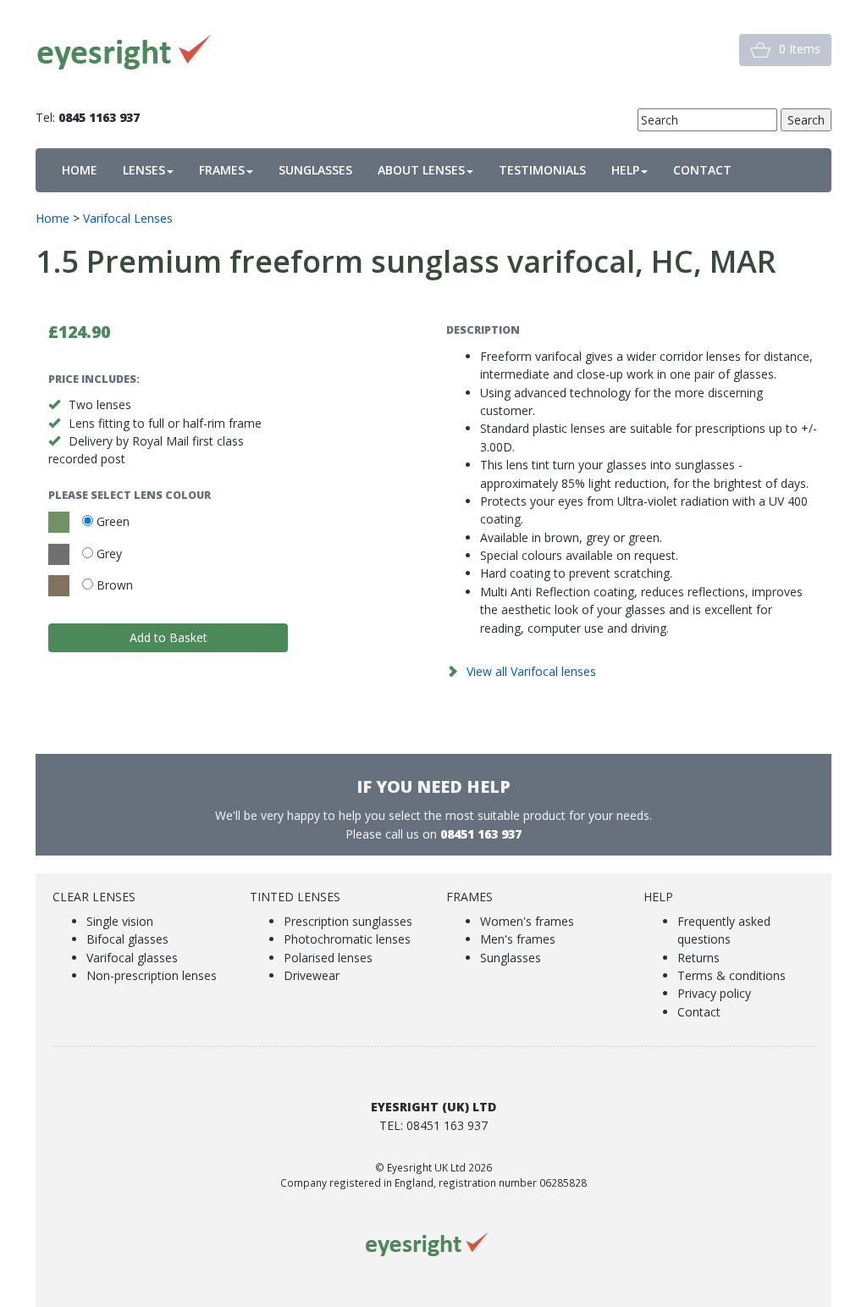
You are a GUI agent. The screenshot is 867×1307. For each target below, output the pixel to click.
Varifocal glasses (132, 958)
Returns (698, 958)
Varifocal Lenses (128, 218)
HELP (625, 170)
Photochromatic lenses (347, 939)
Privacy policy (714, 993)
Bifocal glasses (127, 939)
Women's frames (527, 921)
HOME (79, 170)
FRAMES (222, 170)
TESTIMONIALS (542, 170)
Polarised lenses (328, 958)
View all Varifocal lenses (531, 671)
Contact (699, 1012)
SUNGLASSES (315, 170)
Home (52, 218)
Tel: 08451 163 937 (433, 1125)
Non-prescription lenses (151, 975)
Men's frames (517, 939)
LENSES (144, 170)
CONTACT (702, 170)
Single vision (119, 921)
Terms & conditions (731, 975)
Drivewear (312, 975)
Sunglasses (510, 958)
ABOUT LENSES (421, 170)
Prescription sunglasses (348, 921)
